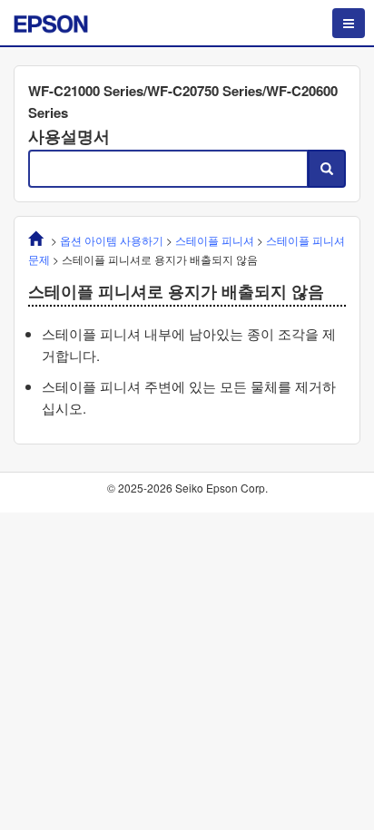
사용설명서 (69, 136)
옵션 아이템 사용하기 (111, 240)
